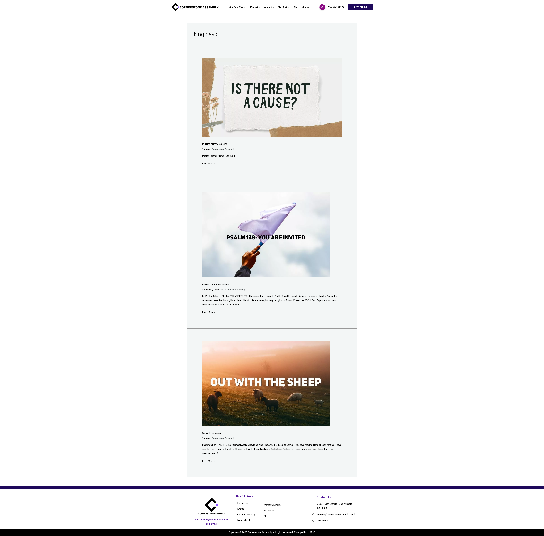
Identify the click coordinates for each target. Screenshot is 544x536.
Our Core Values (237, 7)
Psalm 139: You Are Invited (215, 284)
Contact (306, 7)
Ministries (255, 7)
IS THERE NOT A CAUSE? (214, 144)
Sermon (206, 149)
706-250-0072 (335, 7)
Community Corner (211, 289)
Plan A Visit (283, 7)
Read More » (208, 163)
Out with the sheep (211, 433)
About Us (269, 7)
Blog (296, 7)
